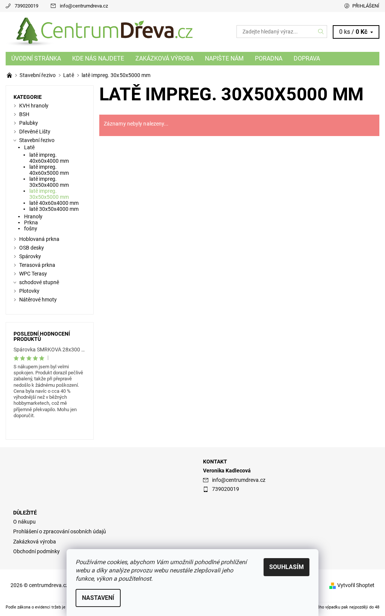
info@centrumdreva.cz (84, 6)
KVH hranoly (34, 106)
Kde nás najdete (98, 58)
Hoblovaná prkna (39, 239)
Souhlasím (286, 567)
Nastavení (98, 597)
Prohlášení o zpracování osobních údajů (59, 531)
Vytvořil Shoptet (355, 585)
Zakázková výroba (164, 58)
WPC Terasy (33, 274)
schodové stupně (39, 282)
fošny (30, 229)
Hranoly (33, 216)
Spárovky (30, 256)
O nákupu (24, 522)
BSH (24, 114)
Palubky (28, 123)
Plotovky (29, 291)
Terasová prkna (37, 265)
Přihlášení (365, 6)
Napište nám (224, 58)
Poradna (268, 58)
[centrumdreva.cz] (99, 32)
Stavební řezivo (37, 140)
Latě (29, 147)
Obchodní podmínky (36, 551)
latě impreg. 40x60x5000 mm (49, 170)
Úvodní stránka (36, 58)
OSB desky (31, 248)
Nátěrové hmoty (38, 300)
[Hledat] (321, 31)
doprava (307, 58)
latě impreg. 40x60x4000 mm (49, 158)
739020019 (26, 6)
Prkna (31, 222)
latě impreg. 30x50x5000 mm (49, 194)
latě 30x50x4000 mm (54, 209)
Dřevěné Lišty (34, 132)
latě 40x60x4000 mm (54, 203)
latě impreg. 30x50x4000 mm (49, 182)
